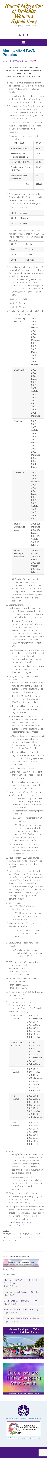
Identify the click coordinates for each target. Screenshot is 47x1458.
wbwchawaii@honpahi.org (31, 1438)
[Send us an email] (20, 34)
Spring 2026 (8, 1269)
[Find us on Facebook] (23, 34)
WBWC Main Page (13, 1438)
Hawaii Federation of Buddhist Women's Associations (23, 13)
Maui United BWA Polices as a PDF (18, 61)
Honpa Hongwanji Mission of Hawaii (28, 1418)
